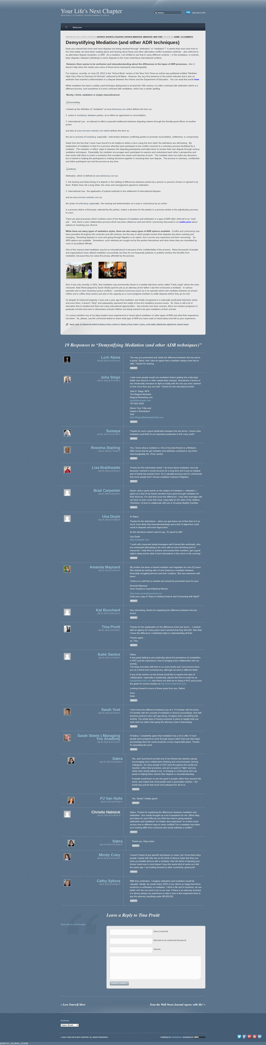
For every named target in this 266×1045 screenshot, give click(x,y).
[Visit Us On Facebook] (244, 1038)
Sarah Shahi (183, 324)
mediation (147, 37)
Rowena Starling (105, 448)
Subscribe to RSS (198, 13)
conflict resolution (122, 324)
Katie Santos (109, 654)
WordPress (177, 1037)
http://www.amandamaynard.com (146, 593)
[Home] (66, 28)
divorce (101, 37)
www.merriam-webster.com (90, 130)
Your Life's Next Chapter (91, 11)
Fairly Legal (139, 324)
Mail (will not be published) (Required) (170, 940)
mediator (171, 324)
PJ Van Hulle (111, 798)
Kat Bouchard (108, 610)
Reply (133, 368)
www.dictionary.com (116, 109)
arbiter (164, 203)
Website (157, 949)
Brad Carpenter (107, 490)
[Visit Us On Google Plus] (249, 1038)
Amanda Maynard (105, 567)
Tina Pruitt (111, 627)
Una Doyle (111, 516)
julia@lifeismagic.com (140, 400)
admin (176, 37)
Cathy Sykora (108, 881)
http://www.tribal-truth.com (173, 683)
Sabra (117, 758)
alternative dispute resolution (95, 324)
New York (158, 37)
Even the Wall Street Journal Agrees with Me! (177, 1004)
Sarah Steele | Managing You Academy (99, 737)
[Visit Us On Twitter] (239, 1038)
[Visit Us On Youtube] (254, 1038)
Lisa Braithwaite (106, 467)
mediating (82, 115)
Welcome (77, 27)
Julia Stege (110, 377)
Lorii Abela (110, 357)
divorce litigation (115, 37)
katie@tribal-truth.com (140, 680)
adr (77, 324)
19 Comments (187, 37)
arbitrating (83, 203)
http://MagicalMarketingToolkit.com (147, 417)
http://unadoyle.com (139, 539)
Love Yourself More (73, 1004)
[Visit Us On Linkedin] (259, 1038)
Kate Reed (151, 324)
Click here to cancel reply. (73, 924)
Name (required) (161, 931)
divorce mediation (133, 37)
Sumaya (113, 431)
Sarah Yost (110, 710)
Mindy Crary (109, 855)
